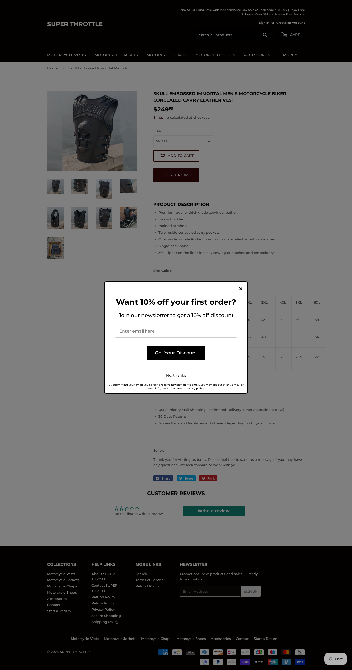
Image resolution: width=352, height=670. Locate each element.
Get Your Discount (176, 353)
